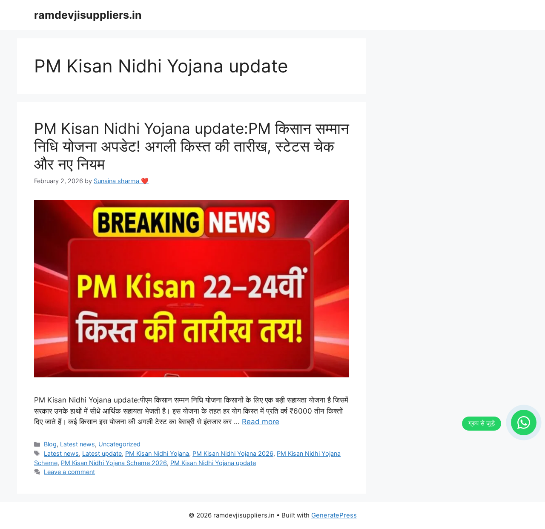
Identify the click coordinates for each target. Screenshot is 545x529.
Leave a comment (69, 471)
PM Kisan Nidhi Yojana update (213, 462)
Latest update (102, 453)
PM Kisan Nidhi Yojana (157, 453)
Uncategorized (119, 444)
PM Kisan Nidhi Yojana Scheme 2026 (114, 462)
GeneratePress (334, 515)
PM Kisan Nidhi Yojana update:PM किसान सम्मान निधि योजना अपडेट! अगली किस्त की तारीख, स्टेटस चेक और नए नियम (191, 146)
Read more (260, 421)
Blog (50, 444)
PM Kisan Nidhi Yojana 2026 (232, 453)
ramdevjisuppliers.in (88, 15)
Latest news (77, 444)
